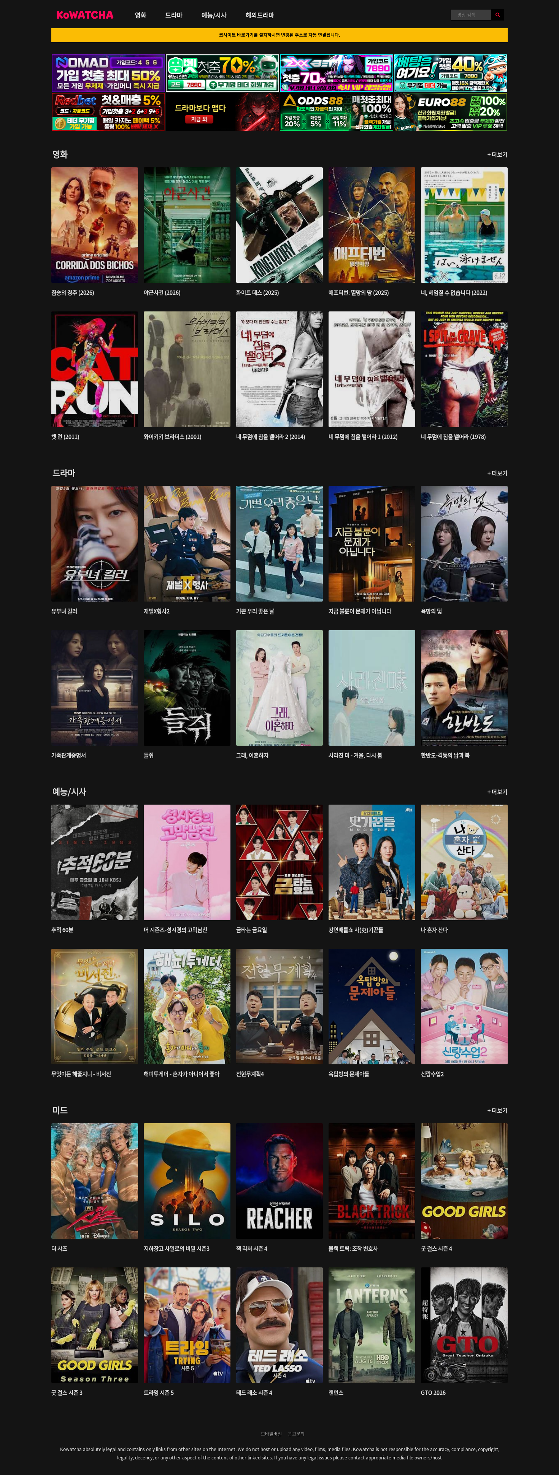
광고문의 (296, 1434)
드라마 (174, 14)
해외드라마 (260, 14)
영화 (140, 14)
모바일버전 (271, 1434)
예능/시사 (214, 14)
